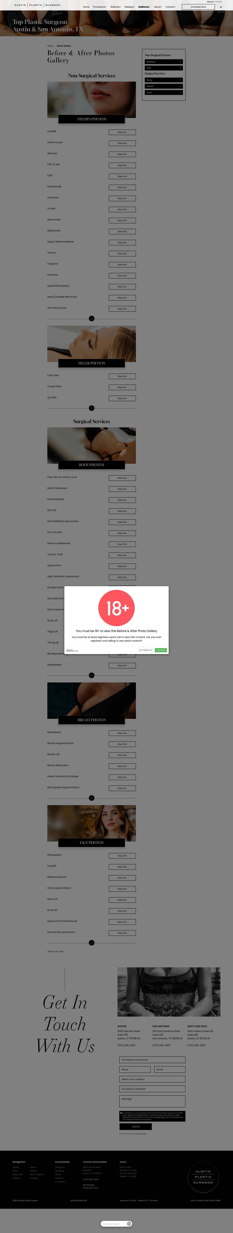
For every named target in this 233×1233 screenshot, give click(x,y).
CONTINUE (160, 650)
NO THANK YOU (145, 650)
